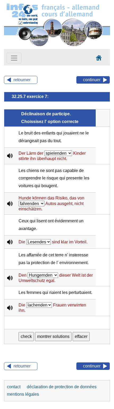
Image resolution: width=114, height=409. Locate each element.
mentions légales (23, 394)
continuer (91, 79)
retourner (22, 79)
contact (14, 387)
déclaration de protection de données (62, 387)
